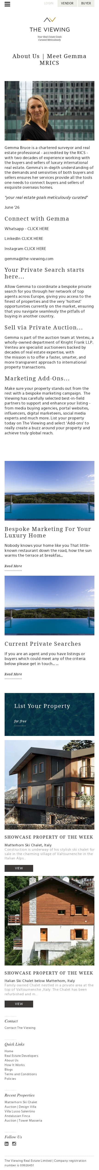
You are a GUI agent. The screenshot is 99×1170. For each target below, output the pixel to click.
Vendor (67, 3)
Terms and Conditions (21, 1074)
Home (9, 1051)
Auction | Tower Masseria (23, 1120)
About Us (11, 1060)
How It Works (15, 1065)
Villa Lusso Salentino (20, 1111)
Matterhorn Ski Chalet (21, 1102)
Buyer (86, 3)
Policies (10, 1078)
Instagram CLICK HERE (25, 249)
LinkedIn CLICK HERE (24, 239)
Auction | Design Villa (20, 1106)
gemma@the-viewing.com (29, 259)
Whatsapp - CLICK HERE (27, 229)
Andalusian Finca (17, 1116)
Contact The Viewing (20, 1028)
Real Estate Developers (21, 1056)
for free (20, 721)
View (19, 868)
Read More (13, 566)
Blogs (9, 1069)
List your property (67, 418)
